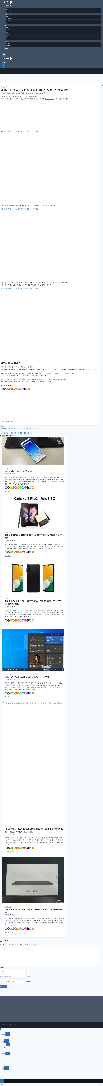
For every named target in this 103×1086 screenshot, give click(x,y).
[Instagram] (21, 389)
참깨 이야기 (8, 9)
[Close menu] (0, 1029)
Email (28, 977)
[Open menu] (3, 66)
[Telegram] (26, 389)
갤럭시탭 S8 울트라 (7, 421)
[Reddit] (11, 389)
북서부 (9, 18)
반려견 (3, 1034)
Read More (9, 491)
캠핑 (3, 1068)
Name (28, 972)
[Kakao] (7, 389)
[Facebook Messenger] (19, 389)
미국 (5, 1044)
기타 (7, 36)
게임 (6, 48)
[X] (4, 389)
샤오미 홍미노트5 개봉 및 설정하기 (20, 471)
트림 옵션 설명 (9, 39)
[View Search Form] (4, 55)
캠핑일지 (8, 43)
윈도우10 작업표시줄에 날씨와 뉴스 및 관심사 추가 (27, 677)
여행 (3, 1041)
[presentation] (34, 451)
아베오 (7, 29)
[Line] (9, 389)
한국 (7, 23)
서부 (9, 20)
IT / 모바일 (8, 5)
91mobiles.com (49, 99)
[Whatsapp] (16, 389)
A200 (7, 32)
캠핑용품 (8, 45)
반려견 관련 (8, 11)
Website (28, 981)
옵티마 (7, 34)
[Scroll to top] (99, 1075)
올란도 (7, 27)
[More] (28, 389)
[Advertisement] (49, 115)
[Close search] (2, 1081)
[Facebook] (2, 389)
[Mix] (14, 389)
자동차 (3, 1053)
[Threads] (24, 389)
